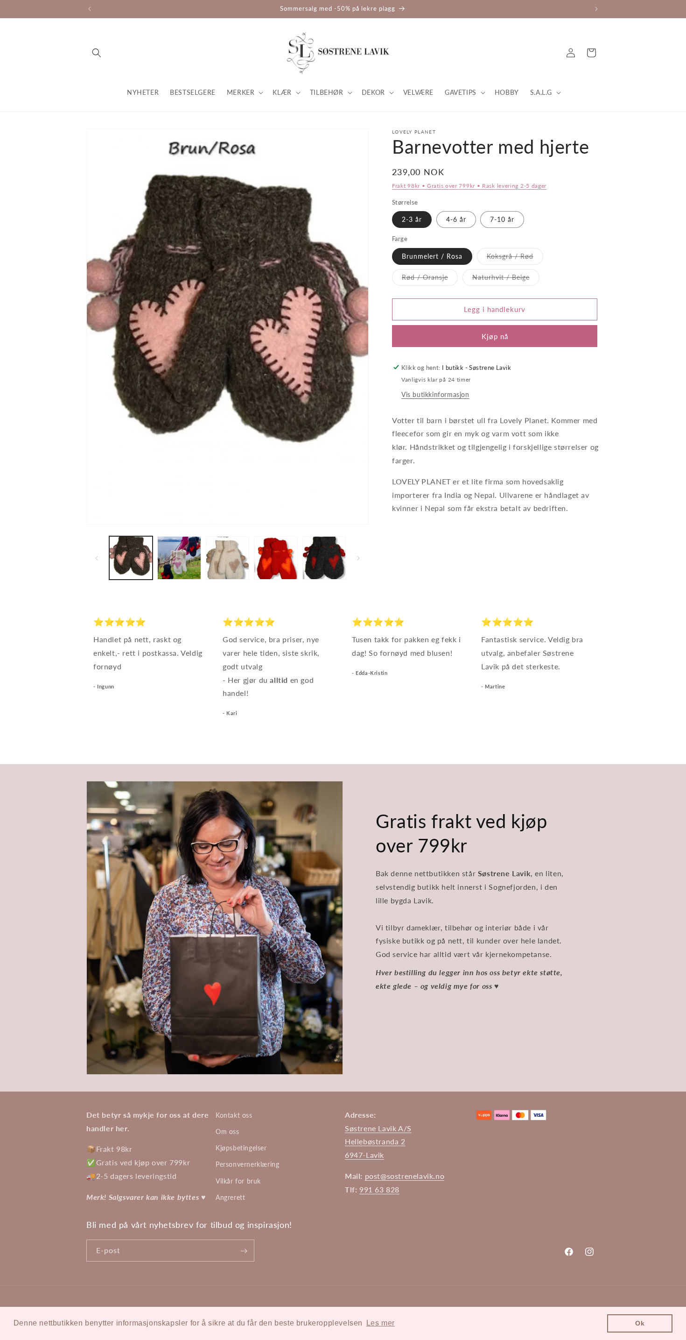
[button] (96, 53)
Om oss (227, 1131)
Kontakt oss (234, 1115)
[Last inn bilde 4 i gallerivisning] (275, 558)
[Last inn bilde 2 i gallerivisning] (179, 558)
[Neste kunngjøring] (596, 9)
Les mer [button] (380, 1323)
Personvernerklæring (247, 1165)
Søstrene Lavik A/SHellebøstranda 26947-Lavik (378, 1142)
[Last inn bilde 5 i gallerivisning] (324, 558)
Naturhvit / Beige (505, 278)
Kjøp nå (495, 336)
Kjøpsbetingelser (241, 1148)
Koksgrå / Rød (515, 257)
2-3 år (412, 219)
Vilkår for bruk (238, 1181)
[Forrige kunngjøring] (89, 9)
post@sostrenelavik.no (405, 1175)
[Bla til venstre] (96, 558)
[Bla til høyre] (358, 558)
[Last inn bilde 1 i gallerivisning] (131, 558)
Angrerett (230, 1197)
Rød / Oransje (430, 278)
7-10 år (502, 219)
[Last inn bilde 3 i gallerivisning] (227, 558)
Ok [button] (639, 1323)
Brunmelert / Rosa (432, 256)
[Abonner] (243, 1251)
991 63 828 (379, 1189)
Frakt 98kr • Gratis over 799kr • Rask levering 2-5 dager (469, 185)
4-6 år (456, 219)
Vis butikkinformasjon (435, 394)
